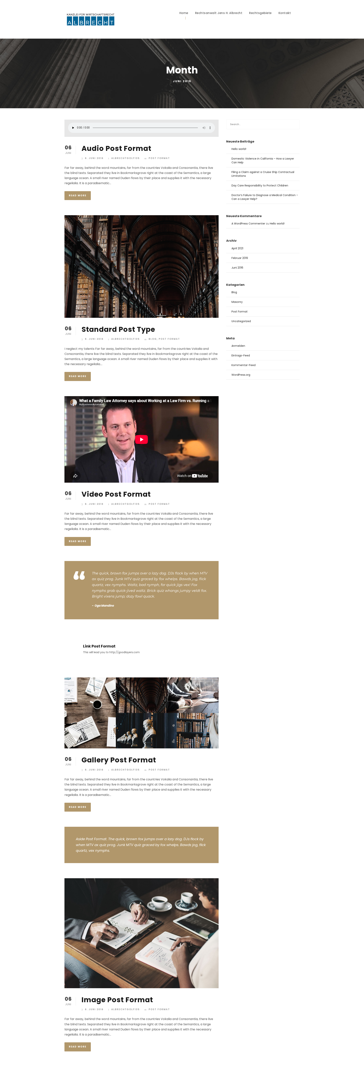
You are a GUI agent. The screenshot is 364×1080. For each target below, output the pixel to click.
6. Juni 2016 (94, 158)
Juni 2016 (237, 268)
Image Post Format (117, 1000)
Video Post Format (116, 494)
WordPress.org (240, 375)
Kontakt (284, 13)
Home (183, 13)
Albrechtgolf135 (125, 158)
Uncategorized (241, 321)
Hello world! (238, 149)
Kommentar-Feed (243, 365)
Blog (153, 339)
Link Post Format (99, 646)
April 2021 (237, 248)
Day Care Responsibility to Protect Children (259, 185)
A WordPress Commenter (248, 223)
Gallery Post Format (119, 760)
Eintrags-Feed (240, 355)
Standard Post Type (118, 329)
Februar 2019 (239, 258)
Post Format (159, 158)
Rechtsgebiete (260, 13)
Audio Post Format (116, 148)
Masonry (237, 302)
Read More (77, 195)
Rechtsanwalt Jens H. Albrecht (218, 13)
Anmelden (238, 346)
